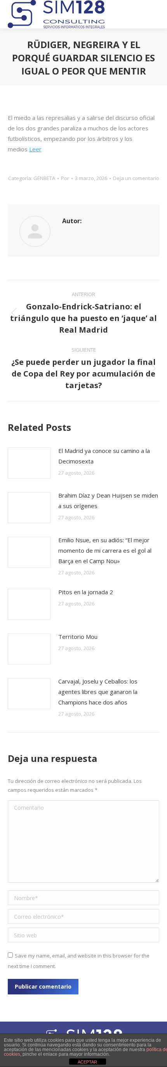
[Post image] (29, 463)
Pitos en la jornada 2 (85, 592)
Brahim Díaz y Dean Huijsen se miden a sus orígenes (108, 500)
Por (65, 178)
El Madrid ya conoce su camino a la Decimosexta (104, 456)
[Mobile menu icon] (153, 14)
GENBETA (44, 178)
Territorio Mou (77, 636)
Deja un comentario (136, 178)
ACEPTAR (87, 1062)
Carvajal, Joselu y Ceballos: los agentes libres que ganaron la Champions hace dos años (97, 691)
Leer (35, 149)
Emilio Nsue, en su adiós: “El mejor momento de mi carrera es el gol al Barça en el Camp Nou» (104, 550)
